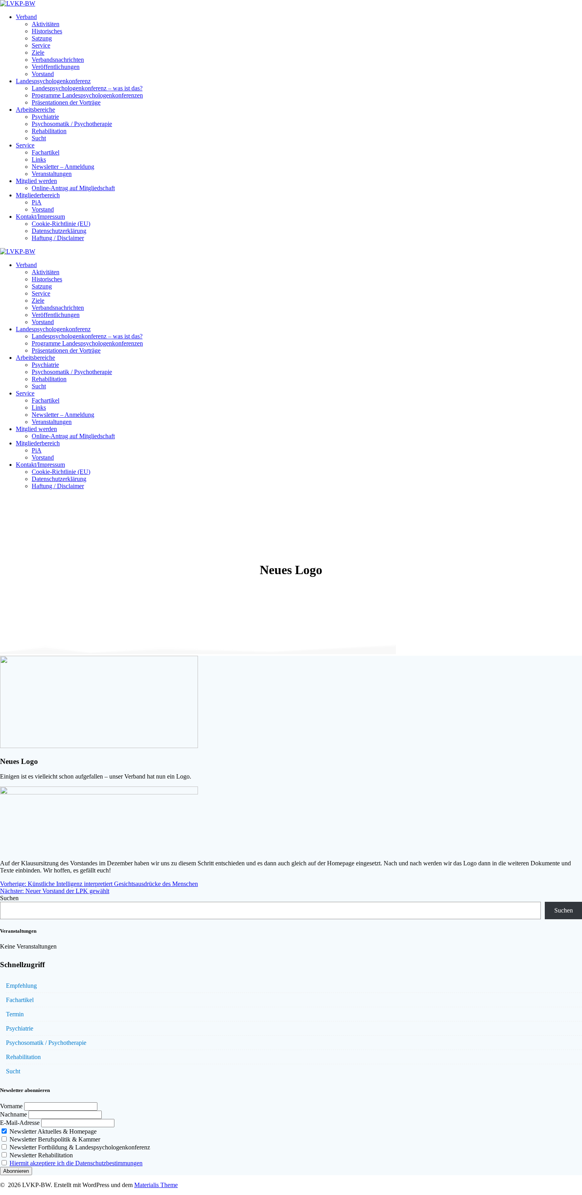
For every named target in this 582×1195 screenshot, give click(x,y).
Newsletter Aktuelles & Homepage (52, 1131)
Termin (15, 1014)
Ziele (38, 52)
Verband (26, 16)
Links (39, 159)
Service (41, 45)
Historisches (47, 31)
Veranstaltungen (52, 173)
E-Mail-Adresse (20, 1122)
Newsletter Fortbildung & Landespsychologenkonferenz (79, 1147)
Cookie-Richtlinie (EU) (61, 223)
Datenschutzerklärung (59, 230)
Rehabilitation (49, 131)
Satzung (42, 38)
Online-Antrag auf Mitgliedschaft (73, 188)
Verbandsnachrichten (58, 59)
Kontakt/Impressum (40, 216)
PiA (37, 202)
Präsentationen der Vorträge (66, 102)
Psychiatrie (45, 116)
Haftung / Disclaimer (58, 238)
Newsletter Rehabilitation (40, 1155)
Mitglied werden (36, 181)
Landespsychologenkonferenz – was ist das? (87, 88)
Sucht (39, 138)
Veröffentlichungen (56, 66)
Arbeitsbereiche (35, 109)
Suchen (9, 898)
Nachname (13, 1114)
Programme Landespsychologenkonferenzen (87, 95)
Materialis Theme (156, 1185)
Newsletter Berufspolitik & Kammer (54, 1139)
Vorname (11, 1106)
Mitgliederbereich (38, 195)
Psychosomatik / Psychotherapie (72, 123)
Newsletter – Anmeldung (63, 166)
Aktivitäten (45, 24)
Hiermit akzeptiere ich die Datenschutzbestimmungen (76, 1163)
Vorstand (43, 74)
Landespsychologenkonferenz (53, 81)
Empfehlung (21, 985)
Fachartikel (45, 152)
